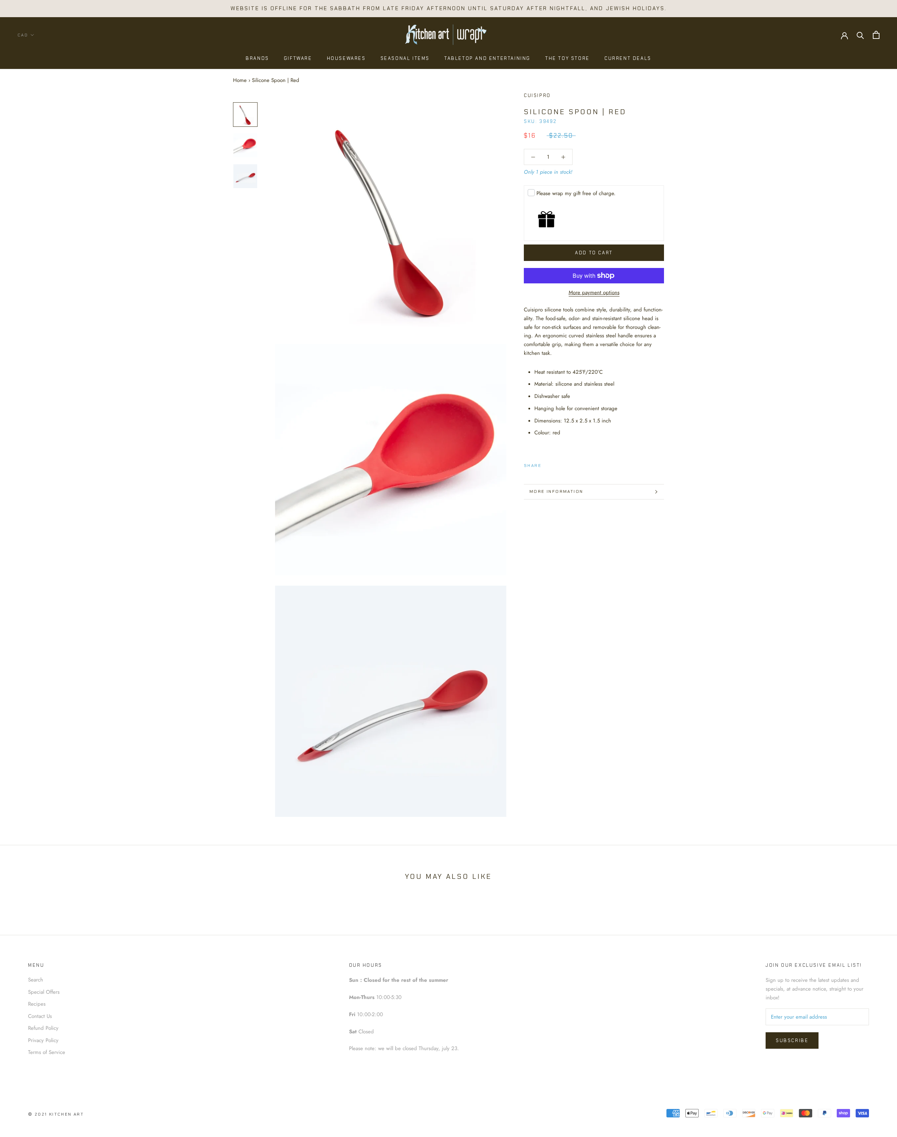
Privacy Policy (43, 1040)
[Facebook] (548, 464)
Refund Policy (43, 1028)
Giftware (298, 58)
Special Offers (44, 992)
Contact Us (40, 1016)
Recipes (37, 1004)
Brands (257, 58)
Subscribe (792, 1040)
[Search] (860, 35)
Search (35, 980)
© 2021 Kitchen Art (56, 1114)
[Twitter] (557, 464)
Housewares (346, 58)
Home (240, 80)
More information (556, 491)
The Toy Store (567, 58)
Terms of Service (46, 1052)
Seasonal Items (405, 58)
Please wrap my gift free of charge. (576, 193)
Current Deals (627, 58)
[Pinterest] (566, 464)
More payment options (594, 292)
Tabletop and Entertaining (487, 58)
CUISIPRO (537, 95)
